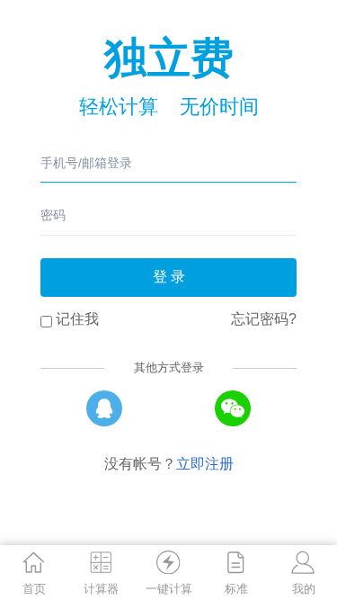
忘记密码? (264, 319)
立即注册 (205, 463)
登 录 (169, 276)
